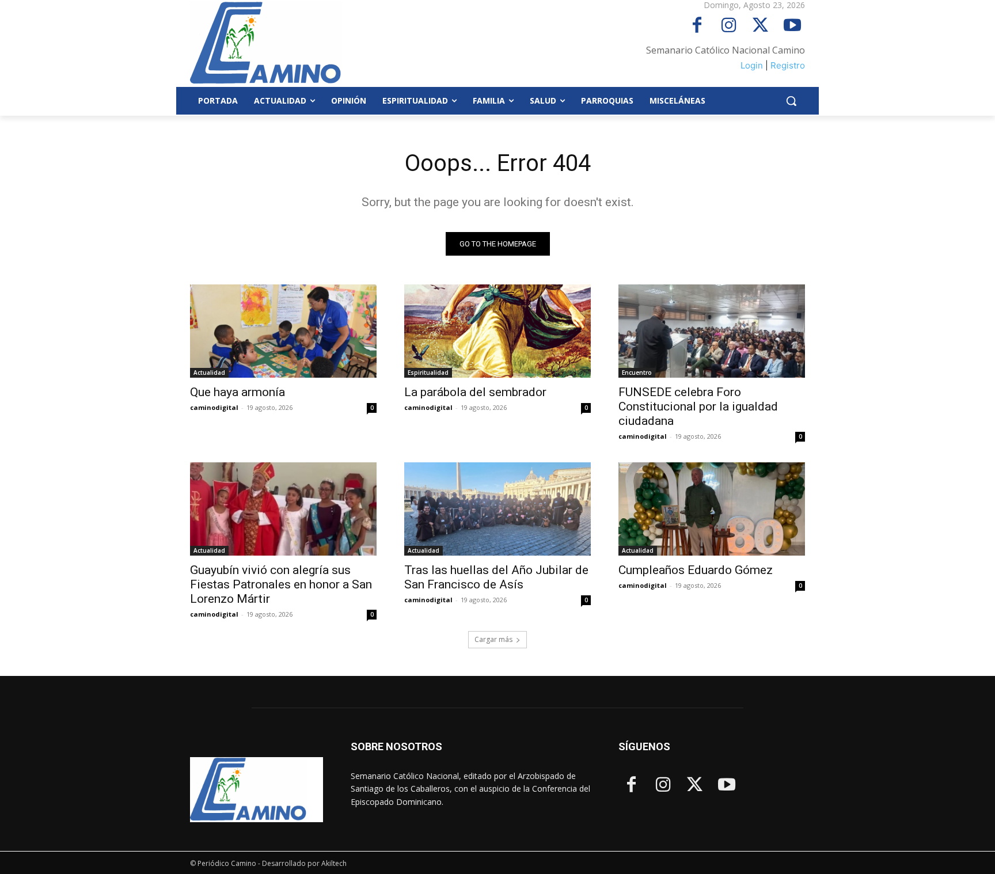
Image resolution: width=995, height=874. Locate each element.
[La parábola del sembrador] (497, 331)
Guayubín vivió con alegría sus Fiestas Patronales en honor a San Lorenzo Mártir (281, 584)
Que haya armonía (237, 392)
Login (751, 65)
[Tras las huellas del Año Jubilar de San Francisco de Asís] (497, 509)
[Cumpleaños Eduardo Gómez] (711, 509)
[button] (791, 101)
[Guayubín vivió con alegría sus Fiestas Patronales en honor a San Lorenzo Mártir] (283, 509)
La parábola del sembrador (475, 392)
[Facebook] (697, 26)
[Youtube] (792, 26)
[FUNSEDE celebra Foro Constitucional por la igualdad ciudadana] (711, 331)
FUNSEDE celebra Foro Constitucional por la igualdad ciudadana (698, 406)
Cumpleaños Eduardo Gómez (695, 570)
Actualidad (209, 372)
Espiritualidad (428, 372)
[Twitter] (760, 26)
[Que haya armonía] (283, 331)
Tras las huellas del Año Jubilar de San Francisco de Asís (496, 577)
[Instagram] (729, 26)
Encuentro (637, 372)
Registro (787, 65)
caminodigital (214, 407)
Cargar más (493, 639)
